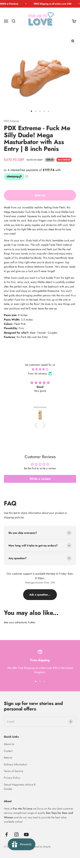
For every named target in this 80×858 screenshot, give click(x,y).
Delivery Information (15, 764)
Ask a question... (40, 594)
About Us (9, 744)
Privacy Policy (12, 778)
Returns (8, 757)
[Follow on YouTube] (26, 834)
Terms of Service (13, 771)
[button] (37, 425)
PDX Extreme (11, 121)
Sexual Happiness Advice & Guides (20, 787)
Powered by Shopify (40, 846)
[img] (40, 369)
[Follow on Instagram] (16, 834)
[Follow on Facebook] (6, 834)
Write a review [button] (40, 478)
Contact (8, 751)
